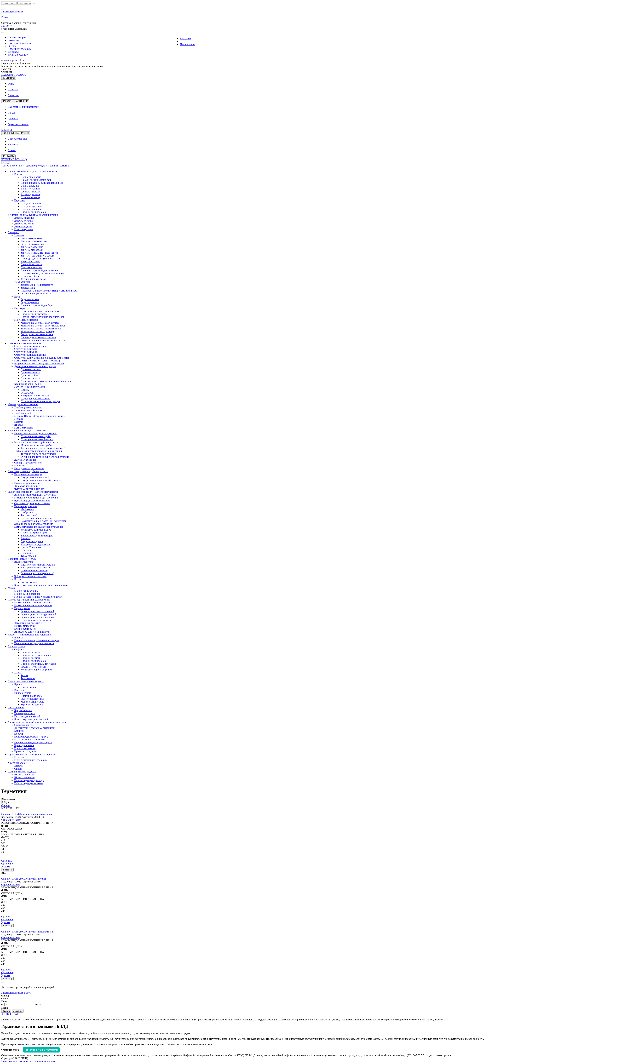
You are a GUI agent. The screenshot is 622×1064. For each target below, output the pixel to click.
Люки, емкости (16, 707)
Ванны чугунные (30, 188)
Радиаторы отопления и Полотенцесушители (33, 491)
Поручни (19, 733)
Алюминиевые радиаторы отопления (35, 494)
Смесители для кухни (26, 349)
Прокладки (27, 553)
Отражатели (27, 392)
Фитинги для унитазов (33, 279)
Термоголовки (29, 556)
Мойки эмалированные (27, 593)
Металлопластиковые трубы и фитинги (36, 442)
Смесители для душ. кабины (30, 354)
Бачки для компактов (32, 244)
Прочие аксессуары (25, 751)
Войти (4, 17)
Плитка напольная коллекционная (33, 602)
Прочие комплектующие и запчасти (34, 643)
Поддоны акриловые (32, 209)
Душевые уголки (23, 220)
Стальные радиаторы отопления (32, 503)
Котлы (17, 579)
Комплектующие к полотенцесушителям (43, 521)
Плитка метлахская (24, 625)
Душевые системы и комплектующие (35, 366)
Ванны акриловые (31, 177)
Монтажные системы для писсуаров (41, 328)
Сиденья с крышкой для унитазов (39, 270)
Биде (17, 296)
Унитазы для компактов (34, 241)
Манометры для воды (33, 701)
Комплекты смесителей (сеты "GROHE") (37, 360)
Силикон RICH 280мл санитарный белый (24, 878)
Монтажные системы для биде (37, 331)
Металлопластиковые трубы (36, 445)
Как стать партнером (19, 43)
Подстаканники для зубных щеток (33, 742)
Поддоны (19, 200)
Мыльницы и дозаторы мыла (30, 739)
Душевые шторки (24, 223)
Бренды (12, 46)
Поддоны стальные (31, 203)
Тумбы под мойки (24, 413)
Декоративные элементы (28, 623)
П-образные (27, 512)
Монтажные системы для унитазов (40, 322)
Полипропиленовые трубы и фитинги (35, 433)
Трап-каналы (28, 678)
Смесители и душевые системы (25, 343)
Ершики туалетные (24, 748)
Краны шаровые (30, 687)
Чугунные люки (23, 710)
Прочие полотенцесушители (36, 518)
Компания (13, 40)
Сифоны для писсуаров (34, 314)
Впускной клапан (30, 261)
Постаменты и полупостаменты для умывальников (49, 290)
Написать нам (187, 44)
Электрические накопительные (38, 564)
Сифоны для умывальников (36, 655)
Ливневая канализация (27, 486)
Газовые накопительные (34, 570)
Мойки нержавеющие (26, 590)
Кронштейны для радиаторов (37, 535)
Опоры (18, 768)
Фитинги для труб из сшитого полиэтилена (45, 456)
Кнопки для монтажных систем (38, 337)
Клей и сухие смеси (25, 628)
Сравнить (6, 860)
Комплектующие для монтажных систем (43, 340)
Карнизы (19, 730)
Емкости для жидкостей (27, 716)
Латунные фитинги (25, 459)
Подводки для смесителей (35, 398)
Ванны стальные (30, 185)
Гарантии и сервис (18, 124)
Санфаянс (13, 232)
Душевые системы (31, 369)
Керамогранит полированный (37, 617)
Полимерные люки (24, 713)
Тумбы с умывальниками (28, 407)
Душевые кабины (24, 217)
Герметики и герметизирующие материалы (34, 165)
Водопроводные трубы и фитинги (27, 430)
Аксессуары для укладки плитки (32, 631)
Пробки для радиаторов (34, 532)
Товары (5, 165)
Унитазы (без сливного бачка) (37, 255)
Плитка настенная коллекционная (33, 605)
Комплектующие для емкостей (31, 719)
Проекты (13, 89)
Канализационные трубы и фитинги (28, 471)
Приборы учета (22, 693)
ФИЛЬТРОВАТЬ (10, 1014)
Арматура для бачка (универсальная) (41, 258)
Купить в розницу (18, 54)
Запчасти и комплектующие (29, 386)
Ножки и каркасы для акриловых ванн (42, 182)
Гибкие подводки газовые (28, 783)
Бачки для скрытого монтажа (37, 334)
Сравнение (7, 863)
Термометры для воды (33, 704)
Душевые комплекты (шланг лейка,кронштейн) (47, 381)
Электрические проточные (35, 567)
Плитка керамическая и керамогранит (29, 599)
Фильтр (5, 805)
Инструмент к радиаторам (35, 544)
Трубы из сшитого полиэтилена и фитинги (38, 451)
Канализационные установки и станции (36, 640)
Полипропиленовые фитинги (37, 439)
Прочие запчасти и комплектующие (40, 401)
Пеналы (18, 421)
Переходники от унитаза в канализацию (43, 273)
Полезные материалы (19, 48)
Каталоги (13, 144)
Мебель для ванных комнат (23, 404)
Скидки (12, 112)
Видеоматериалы (17, 138)
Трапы (17, 672)
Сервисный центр (11, 819)
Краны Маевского (31, 547)
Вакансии (13, 95)
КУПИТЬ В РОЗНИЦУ (14, 159)
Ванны (18, 174)
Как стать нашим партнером (23, 106)
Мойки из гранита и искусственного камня (38, 596)
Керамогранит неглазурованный (39, 614)
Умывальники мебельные (28, 410)
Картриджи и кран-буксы (35, 395)
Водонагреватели (24, 561)
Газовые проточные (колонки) (37, 573)
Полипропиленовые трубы (36, 436)
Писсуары (19, 308)
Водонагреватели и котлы (22, 558)
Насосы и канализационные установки (29, 634)
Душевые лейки (29, 375)
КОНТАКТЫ (8, 156)
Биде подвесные (30, 302)
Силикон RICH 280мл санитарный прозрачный (27, 931)
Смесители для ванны (26, 351)
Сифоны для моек (30, 658)
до (36, 1004)
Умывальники (22, 281)
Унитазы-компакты (31, 238)
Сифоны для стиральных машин (39, 663)
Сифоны (19, 649)
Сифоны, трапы (16, 646)
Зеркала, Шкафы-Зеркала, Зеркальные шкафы (39, 416)
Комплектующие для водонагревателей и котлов (41, 585)
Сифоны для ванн (30, 191)
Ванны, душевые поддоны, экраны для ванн (32, 171)
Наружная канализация (27, 483)
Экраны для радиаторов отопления (33, 523)
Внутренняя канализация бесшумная (41, 480)
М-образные (27, 509)
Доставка (13, 118)
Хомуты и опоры (17, 762)
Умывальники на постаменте (37, 284)
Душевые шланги (30, 372)
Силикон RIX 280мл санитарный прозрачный (26, 814)
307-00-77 (6, 25)
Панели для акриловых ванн (36, 179)
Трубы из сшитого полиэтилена (38, 453)
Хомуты (18, 765)
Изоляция (19, 465)
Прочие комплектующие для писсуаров (42, 316)
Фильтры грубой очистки (28, 462)
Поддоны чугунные (32, 206)
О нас (11, 83)
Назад (6, 162)
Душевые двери (23, 226)
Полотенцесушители (25, 506)
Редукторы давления (32, 698)
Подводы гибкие (30, 276)
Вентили (25, 538)
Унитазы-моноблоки (32, 249)
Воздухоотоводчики (32, 541)
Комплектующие (23, 229)
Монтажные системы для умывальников (43, 325)
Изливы (25, 389)
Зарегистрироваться (12, 11)
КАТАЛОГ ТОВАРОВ (13, 74)
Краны (18, 684)
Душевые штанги (30, 378)
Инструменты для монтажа (29, 468)
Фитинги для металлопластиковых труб (43, 448)
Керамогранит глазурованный (37, 611)
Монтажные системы (26, 319)
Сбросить (17, 1011)
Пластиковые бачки (31, 267)
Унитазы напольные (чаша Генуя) (39, 252)
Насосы (18, 637)
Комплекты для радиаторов (36, 529)
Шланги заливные (24, 777)
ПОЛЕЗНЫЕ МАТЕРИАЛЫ (16, 133)
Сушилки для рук (24, 725)
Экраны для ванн (30, 194)
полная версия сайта (12, 60)
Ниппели (26, 550)
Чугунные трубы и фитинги (29, 488)
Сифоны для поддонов (33, 212)
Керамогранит (22, 608)
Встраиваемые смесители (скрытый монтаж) (39, 363)
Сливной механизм (31, 264)
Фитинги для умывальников (36, 293)
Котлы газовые (29, 582)
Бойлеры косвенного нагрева (30, 576)
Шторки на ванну (30, 197)
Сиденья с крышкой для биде (37, 305)
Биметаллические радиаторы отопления (36, 497)
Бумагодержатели (24, 745)
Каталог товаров (17, 37)
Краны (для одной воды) (27, 384)
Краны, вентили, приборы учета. (26, 681)
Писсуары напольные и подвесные (40, 311)
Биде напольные (30, 299)
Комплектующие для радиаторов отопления (38, 526)
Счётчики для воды (31, 695)
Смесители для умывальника (30, 346)
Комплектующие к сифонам (36, 669)
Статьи (12, 150)
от (2, 1004)
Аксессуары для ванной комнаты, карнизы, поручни (37, 722)
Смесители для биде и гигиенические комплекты (41, 357)
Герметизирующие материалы (30, 760)
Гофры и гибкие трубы (33, 666)
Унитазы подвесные (32, 247)
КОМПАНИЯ (9, 78)
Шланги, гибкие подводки (22, 771)
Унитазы (19, 235)
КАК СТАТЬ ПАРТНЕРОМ (15, 101)
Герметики (64, 165)
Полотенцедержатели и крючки (31, 736)
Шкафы (18, 424)
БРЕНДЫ (6, 129)
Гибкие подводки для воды (29, 780)
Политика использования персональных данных (28, 1061)
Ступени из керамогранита (36, 620)
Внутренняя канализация (28, 474)
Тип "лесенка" (29, 515)
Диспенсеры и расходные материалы (34, 727)
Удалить (5, 866)
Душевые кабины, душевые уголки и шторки (33, 214)
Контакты (13, 51)
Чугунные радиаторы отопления (32, 500)
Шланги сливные (24, 774)
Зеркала (18, 419)
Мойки (12, 588)
